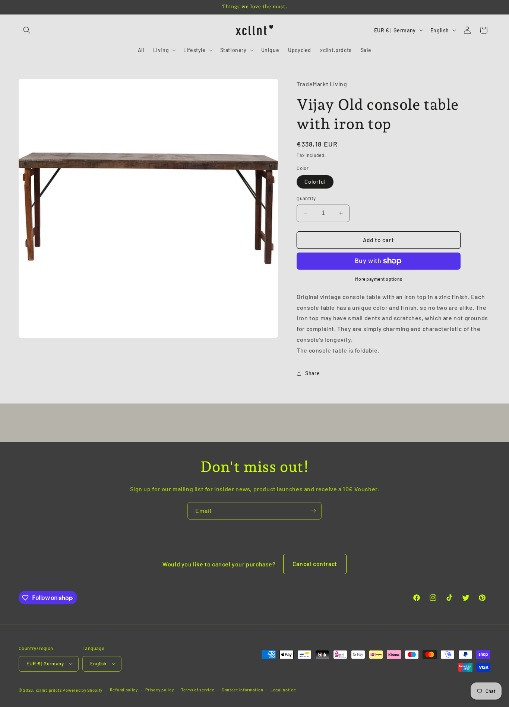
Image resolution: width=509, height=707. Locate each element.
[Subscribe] (313, 511)
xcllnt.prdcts (49, 689)
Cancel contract (315, 563)
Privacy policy (159, 689)
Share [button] (312, 373)
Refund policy (124, 689)
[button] (27, 30)
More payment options (378, 279)
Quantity (306, 198)
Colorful (315, 182)
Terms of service (197, 689)
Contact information (242, 689)
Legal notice (283, 689)
